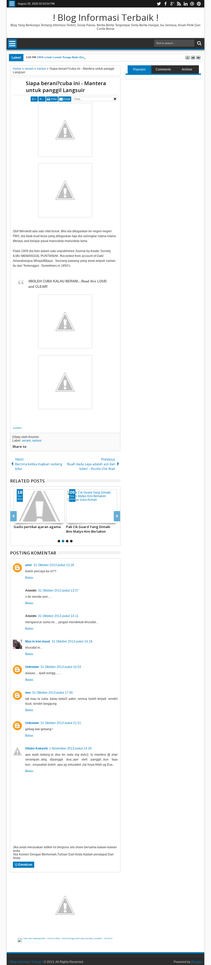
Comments (163, 69)
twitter (158, 3)
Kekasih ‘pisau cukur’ (86, 526)
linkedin (185, 3)
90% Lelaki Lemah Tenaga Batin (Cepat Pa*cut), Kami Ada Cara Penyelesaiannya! (89, 57)
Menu (12, 4)
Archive (187, 69)
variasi (36, 440)
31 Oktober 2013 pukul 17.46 (52, 692)
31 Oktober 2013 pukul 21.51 (60, 723)
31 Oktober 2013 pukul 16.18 (72, 641)
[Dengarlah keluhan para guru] (42, 506)
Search (198, 43)
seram (26, 440)
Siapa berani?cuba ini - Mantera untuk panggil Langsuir (66, 87)
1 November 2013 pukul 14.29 (70, 748)
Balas (29, 577)
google (172, 3)
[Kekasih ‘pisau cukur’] (95, 506)
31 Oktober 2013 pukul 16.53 (60, 667)
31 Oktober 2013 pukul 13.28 (53, 565)
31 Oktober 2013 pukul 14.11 (58, 616)
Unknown (32, 667)
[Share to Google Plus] (32, 519)
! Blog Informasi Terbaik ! (106, 17)
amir (28, 565)
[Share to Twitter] (26, 519)
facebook (165, 3)
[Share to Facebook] (21, 519)
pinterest (199, 3)
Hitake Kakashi (36, 748)
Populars (139, 69)
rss (178, 3)
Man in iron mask (37, 641)
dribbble (192, 3)
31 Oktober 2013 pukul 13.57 (58, 590)
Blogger (196, 962)
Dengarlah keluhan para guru (41, 526)
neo (28, 692)
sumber (17, 427)
